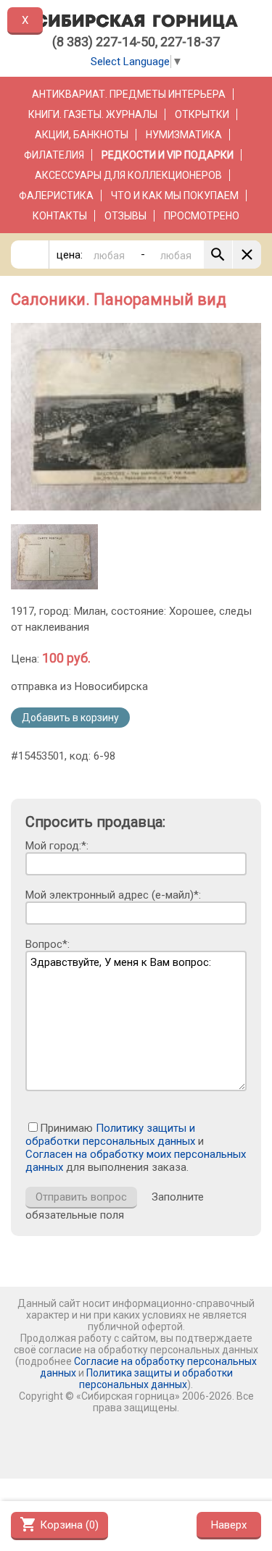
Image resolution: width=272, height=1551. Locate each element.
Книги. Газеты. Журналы (92, 114)
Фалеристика (56, 195)
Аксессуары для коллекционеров (128, 175)
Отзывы (125, 216)
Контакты (60, 216)
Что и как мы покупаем (175, 195)
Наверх (229, 1524)
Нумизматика (184, 134)
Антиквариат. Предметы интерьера (129, 94)
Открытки (202, 114)
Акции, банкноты (81, 134)
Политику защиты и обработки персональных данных (110, 1135)
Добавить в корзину (70, 717)
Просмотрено (201, 216)
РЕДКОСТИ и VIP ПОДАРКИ (168, 155)
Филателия (54, 155)
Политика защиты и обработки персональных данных (156, 1378)
